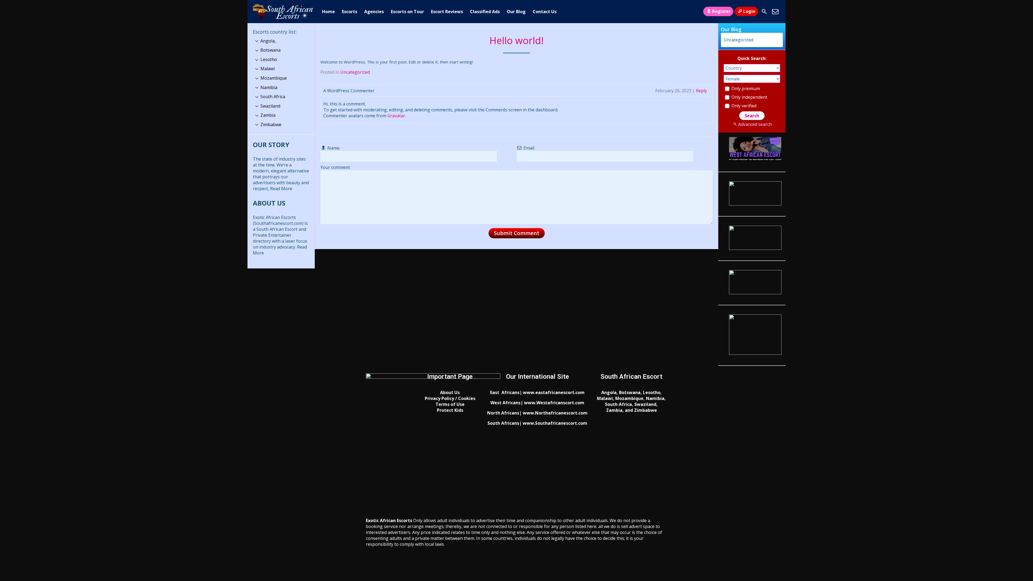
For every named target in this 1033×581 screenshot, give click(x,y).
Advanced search (755, 124)
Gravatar (396, 116)
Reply (701, 91)
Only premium (745, 88)
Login (749, 11)
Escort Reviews (447, 12)
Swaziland (270, 106)
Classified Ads (485, 12)
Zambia (267, 115)
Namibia (268, 87)
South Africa (272, 97)
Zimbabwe (270, 124)
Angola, (268, 41)
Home (328, 12)
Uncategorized (355, 72)
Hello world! (516, 40)
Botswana (270, 50)
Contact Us (545, 12)
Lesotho (268, 59)
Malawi (267, 69)
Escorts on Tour (407, 12)
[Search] (764, 11)
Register (721, 11)
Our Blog (516, 12)
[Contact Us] (775, 11)
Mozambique (273, 78)
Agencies (374, 12)
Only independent (748, 97)
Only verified (743, 106)
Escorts (349, 12)
